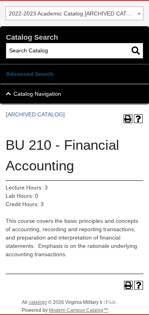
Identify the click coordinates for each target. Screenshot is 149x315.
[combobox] (74, 13)
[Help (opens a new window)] (138, 118)
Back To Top (121, 302)
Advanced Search (30, 74)
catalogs (38, 302)
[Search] (135, 50)
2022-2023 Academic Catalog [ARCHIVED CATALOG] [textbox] (76, 13)
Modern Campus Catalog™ (78, 310)
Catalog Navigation (37, 94)
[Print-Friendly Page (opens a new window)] (128, 118)
